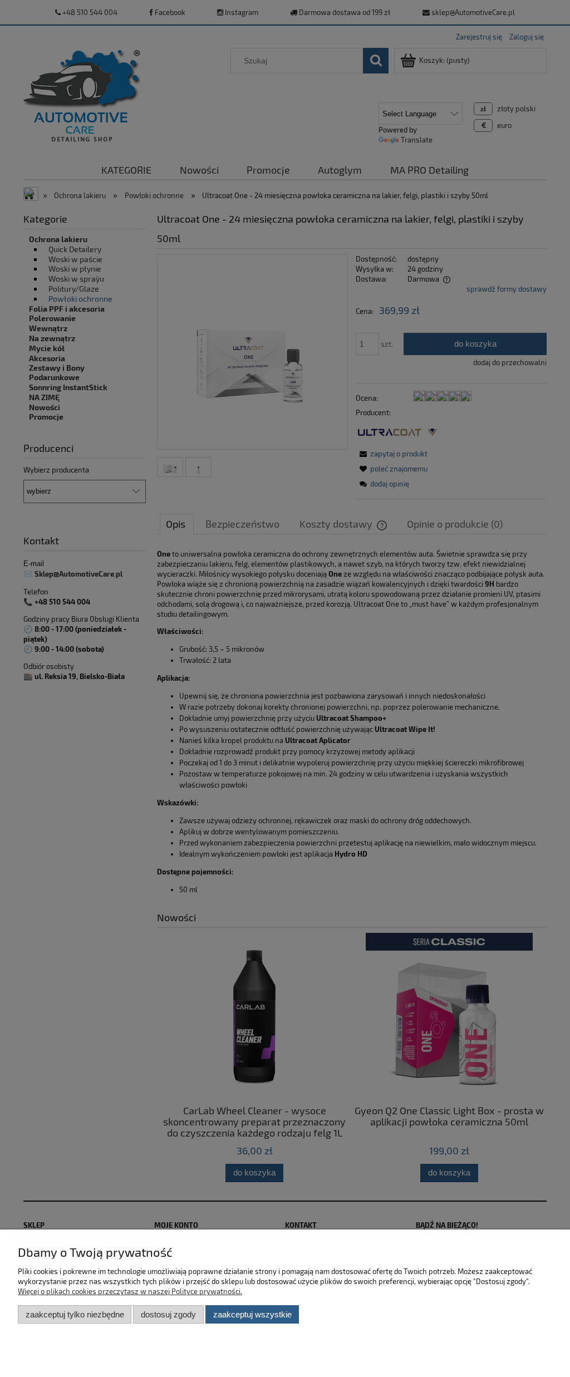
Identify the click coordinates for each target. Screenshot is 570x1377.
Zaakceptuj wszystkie (252, 1314)
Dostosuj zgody (168, 1314)
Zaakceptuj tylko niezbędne (75, 1314)
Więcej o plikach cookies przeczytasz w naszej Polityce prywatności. (130, 1291)
